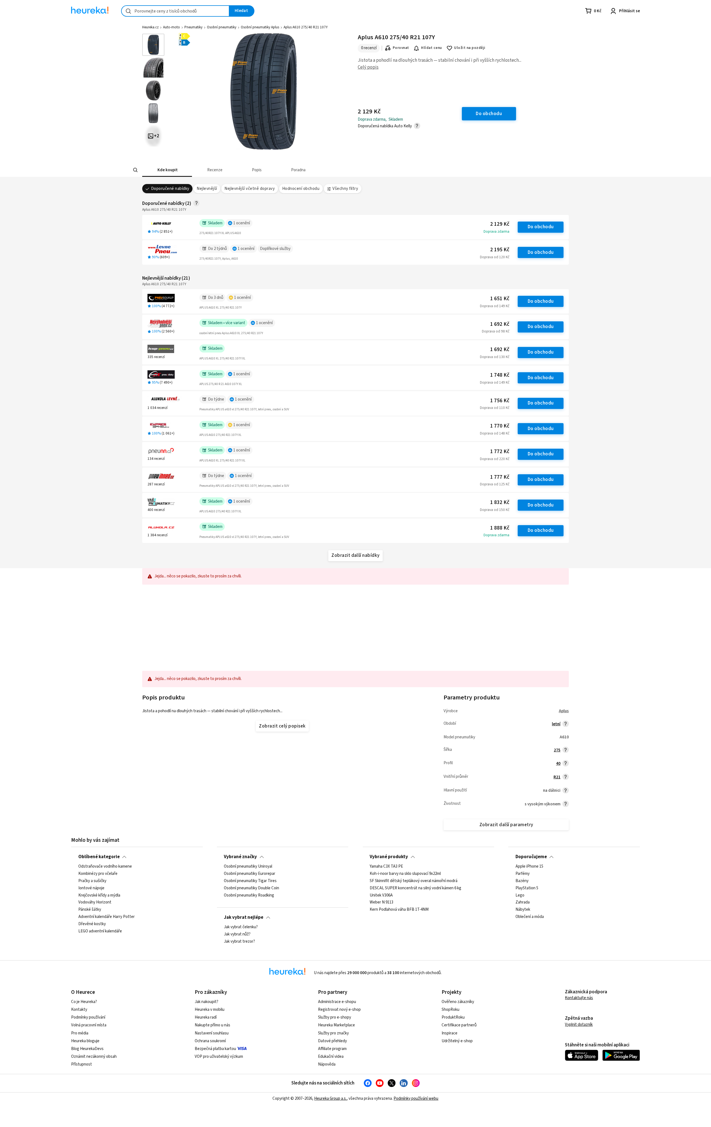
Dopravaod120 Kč (494, 257)
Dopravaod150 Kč (494, 509)
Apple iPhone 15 (529, 866)
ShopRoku (450, 1009)
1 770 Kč (499, 426)
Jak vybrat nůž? (237, 934)
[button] (167, 170)
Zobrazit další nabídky (355, 555)
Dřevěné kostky (92, 924)
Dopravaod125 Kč (494, 484)
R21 (557, 777)
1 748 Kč (499, 375)
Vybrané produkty (389, 856)
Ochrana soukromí (210, 1041)
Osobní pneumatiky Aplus (260, 27)
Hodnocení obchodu (300, 189)
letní (556, 724)
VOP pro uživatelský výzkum (219, 1056)
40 (558, 763)
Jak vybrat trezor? (239, 941)
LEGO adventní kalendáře (100, 931)
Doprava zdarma (496, 231)
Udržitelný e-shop (457, 1041)
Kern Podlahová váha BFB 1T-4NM (399, 909)
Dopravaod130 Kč (494, 356)
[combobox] (175, 11)
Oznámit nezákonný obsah (94, 1056)
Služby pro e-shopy (334, 1017)
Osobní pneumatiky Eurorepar (249, 874)
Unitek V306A (381, 895)
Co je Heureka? (84, 1002)
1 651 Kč (499, 298)
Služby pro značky (333, 1033)
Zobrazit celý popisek (282, 726)
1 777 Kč (499, 477)
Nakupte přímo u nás (212, 1025)
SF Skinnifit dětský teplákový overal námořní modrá (413, 881)
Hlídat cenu (431, 47)
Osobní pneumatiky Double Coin (251, 888)
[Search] (135, 170)
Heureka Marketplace (336, 1025)
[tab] (167, 170)
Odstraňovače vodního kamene (105, 866)
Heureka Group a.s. (330, 1098)
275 (557, 750)
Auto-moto (171, 27)
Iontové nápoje (91, 888)
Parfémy (522, 874)
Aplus (564, 711)
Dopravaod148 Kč (494, 433)
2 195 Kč (499, 250)
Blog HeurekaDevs (87, 1049)
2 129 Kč (499, 224)
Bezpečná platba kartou (215, 1049)
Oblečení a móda (529, 917)
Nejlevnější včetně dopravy (249, 189)
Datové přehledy (332, 1041)
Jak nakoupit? (206, 1002)
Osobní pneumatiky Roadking (249, 895)
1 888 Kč (499, 528)
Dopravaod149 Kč (494, 306)
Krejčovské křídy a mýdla (99, 895)
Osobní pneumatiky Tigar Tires (250, 881)
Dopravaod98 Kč (495, 331)
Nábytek (522, 909)
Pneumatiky (193, 27)
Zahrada (522, 902)
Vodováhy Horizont (94, 902)
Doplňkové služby (275, 249)
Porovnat (401, 47)
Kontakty (79, 1009)
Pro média (79, 1033)
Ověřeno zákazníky (458, 1002)
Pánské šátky (89, 909)
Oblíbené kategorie (99, 856)
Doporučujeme (531, 856)
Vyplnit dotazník (579, 1024)
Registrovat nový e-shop (339, 1009)
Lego (519, 895)
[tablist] (316, 170)
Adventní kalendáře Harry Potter (106, 917)
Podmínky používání (88, 1017)
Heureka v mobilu (209, 1009)
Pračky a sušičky (92, 881)
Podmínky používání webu (416, 1098)
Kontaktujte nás (579, 998)
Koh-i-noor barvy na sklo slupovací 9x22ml (405, 874)
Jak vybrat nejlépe (243, 917)
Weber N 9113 (381, 902)
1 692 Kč (499, 324)
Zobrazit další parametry (506, 824)
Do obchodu (541, 227)
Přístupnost (81, 1064)
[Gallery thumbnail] (153, 45)
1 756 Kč (499, 400)
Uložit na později (469, 47)
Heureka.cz (150, 27)
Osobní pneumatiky (221, 27)
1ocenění (241, 223)
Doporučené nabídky (170, 189)
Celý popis (368, 67)
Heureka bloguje (85, 1041)
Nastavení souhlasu (212, 1033)
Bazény (522, 881)
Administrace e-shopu (337, 1002)
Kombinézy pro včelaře (97, 874)
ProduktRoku (453, 1017)
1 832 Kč (499, 502)
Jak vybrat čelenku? (241, 927)
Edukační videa (331, 1056)
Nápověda (327, 1064)
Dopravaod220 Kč (494, 458)
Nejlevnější (207, 189)
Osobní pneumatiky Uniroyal (248, 866)
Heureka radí (206, 1017)
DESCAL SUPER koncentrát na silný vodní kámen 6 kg (415, 888)
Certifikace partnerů (459, 1025)
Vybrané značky (240, 856)
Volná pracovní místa (88, 1025)
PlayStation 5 (526, 888)
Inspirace (449, 1033)
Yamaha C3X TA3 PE (386, 866)
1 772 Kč (499, 451)
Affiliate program (332, 1049)
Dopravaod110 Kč (494, 407)
